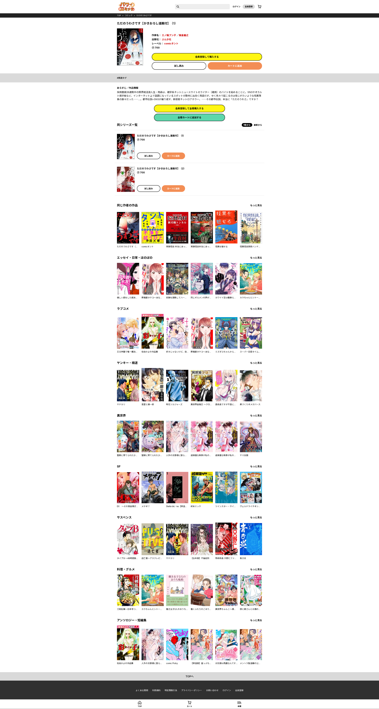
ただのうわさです (144, 15)
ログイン (236, 6)
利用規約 (156, 690)
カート (189, 706)
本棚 (239, 706)
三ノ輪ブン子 (169, 35)
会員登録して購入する (207, 56)
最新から (258, 125)
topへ (190, 676)
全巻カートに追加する (189, 117)
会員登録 (249, 6)
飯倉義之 (183, 35)
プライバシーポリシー (191, 690)
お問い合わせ (212, 690)
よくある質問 (142, 690)
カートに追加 (235, 65)
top (119, 15)
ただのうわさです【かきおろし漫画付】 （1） (161, 135)
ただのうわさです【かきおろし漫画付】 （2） (161, 168)
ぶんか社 (166, 39)
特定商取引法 (171, 690)
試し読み (179, 65)
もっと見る (256, 205)
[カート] (259, 6)
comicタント (171, 43)
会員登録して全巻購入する (189, 108)
